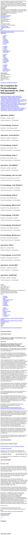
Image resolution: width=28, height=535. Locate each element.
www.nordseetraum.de (5, 327)
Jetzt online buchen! (5, 321)
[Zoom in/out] (3, 516)
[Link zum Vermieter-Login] (5, 515)
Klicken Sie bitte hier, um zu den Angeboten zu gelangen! (12, 446)
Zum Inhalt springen (5, 16)
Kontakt (4, 43)
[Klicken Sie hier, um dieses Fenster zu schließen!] (1, 335)
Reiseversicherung (7, 51)
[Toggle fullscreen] (2, 516)
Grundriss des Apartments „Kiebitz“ (8, 96)
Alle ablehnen (3, 14)
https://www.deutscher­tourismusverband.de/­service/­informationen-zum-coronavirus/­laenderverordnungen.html (13, 408)
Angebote (5, 39)
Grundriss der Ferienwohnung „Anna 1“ (12, 99)
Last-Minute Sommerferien (6, 448)
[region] (14, 16)
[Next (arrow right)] (2, 517)
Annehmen (3, 8)
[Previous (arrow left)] (1, 517)
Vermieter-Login (6, 314)
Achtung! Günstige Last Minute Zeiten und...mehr (5, 27)
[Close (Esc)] (1, 516)
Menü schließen (4, 73)
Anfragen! (3, 323)
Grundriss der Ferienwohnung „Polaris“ (13, 103)
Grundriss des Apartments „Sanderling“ (15, 110)
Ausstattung (5, 40)
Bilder (4, 36)
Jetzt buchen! (6, 42)
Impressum (8, 15)
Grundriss (5, 47)
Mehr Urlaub (5, 52)
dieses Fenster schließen (6, 334)
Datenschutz (3, 15)
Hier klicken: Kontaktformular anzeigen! (9, 82)
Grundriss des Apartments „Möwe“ (13, 107)
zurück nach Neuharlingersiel (16, 327)
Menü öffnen (3, 33)
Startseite (5, 35)
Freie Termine (6, 41)
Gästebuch (5, 46)
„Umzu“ (5, 48)
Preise (4, 38)
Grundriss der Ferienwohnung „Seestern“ (11, 97)
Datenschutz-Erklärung (8, 299)
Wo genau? (5, 49)
